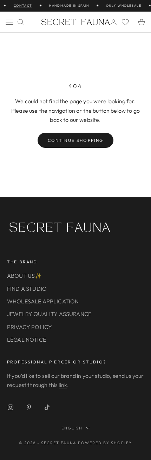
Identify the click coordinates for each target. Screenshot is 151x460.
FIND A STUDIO (27, 288)
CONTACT (21, 5)
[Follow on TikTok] (47, 407)
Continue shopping (76, 140)
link (63, 384)
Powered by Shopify (105, 442)
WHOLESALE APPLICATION (43, 301)
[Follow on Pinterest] (28, 407)
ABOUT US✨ (24, 275)
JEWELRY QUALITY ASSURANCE (49, 313)
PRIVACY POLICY (29, 326)
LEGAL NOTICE (26, 339)
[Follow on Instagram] (10, 407)
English (72, 428)
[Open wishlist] (125, 22)
